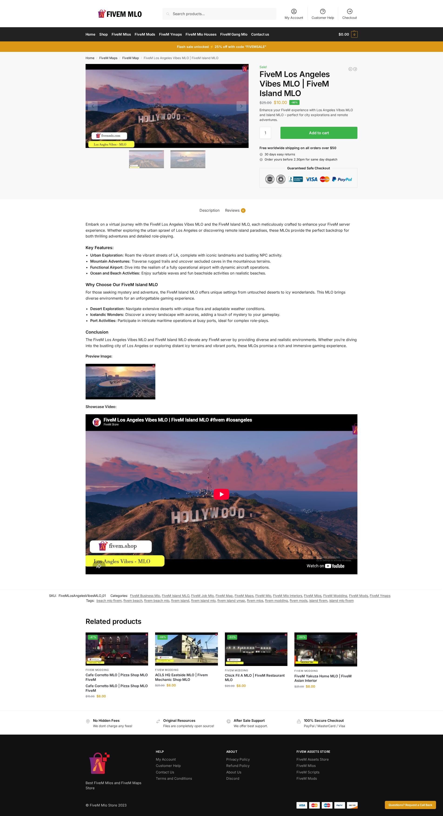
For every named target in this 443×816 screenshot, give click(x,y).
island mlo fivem (341, 600)
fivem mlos (255, 600)
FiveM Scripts (308, 772)
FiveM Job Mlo (202, 596)
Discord (232, 778)
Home (90, 58)
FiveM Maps (108, 58)
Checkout (349, 18)
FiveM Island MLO (175, 596)
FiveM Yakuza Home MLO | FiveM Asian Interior (323, 678)
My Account (294, 18)
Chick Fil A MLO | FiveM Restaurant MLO (255, 677)
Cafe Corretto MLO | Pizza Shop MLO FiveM (117, 677)
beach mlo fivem (109, 600)
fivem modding (276, 600)
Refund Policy (238, 765)
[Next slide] (241, 106)
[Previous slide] (93, 106)
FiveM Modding (335, 596)
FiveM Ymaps (380, 596)
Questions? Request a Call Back (410, 805)
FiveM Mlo (263, 596)
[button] (348, 34)
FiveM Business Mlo (145, 596)
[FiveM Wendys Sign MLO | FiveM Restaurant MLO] (350, 69)
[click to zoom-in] (167, 106)
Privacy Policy (238, 759)
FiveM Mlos (312, 596)
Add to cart (319, 132)
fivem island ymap (231, 600)
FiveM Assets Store (312, 759)
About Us (233, 772)
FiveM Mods (358, 596)
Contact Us (165, 772)
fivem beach (132, 600)
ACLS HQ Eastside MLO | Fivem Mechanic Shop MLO (181, 677)
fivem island (180, 600)
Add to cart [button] (117, 706)
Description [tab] (210, 210)
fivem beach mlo (156, 600)
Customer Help (323, 18)
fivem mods (298, 600)
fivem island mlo (203, 600)
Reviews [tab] (234, 210)
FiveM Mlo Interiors (287, 596)
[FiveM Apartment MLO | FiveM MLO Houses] (355, 69)
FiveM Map (130, 58)
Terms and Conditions (174, 778)
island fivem (318, 600)
